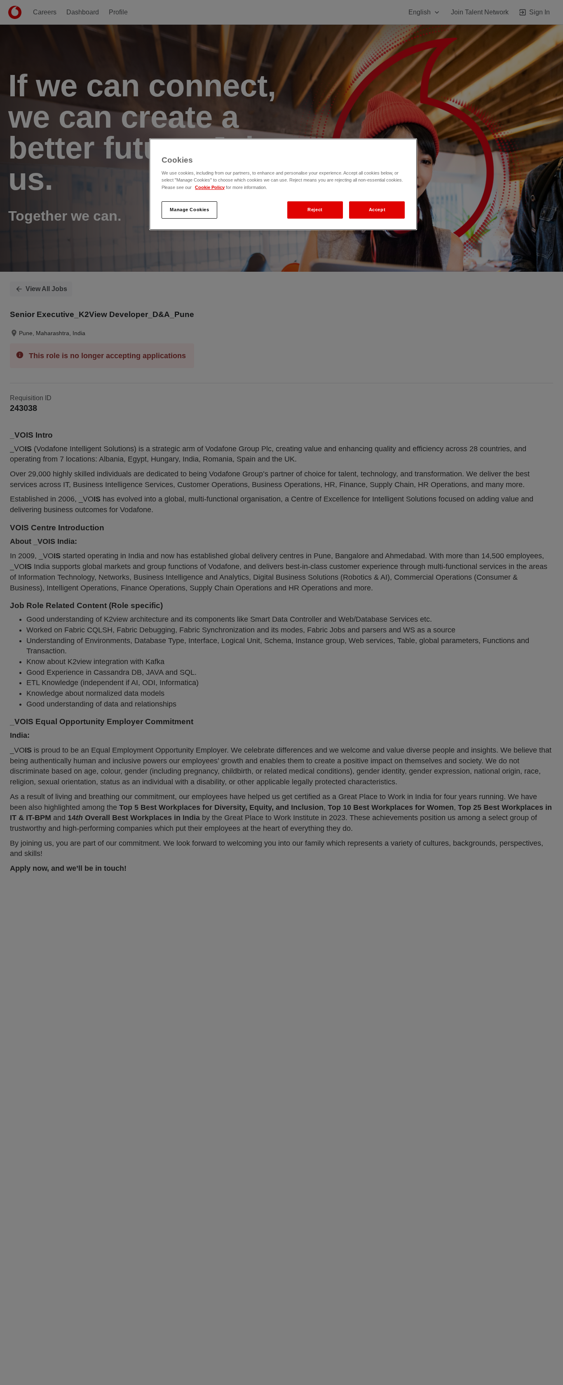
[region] (283, 184)
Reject (314, 209)
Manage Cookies (189, 209)
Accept (377, 209)
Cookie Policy (210, 187)
